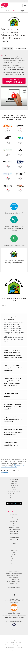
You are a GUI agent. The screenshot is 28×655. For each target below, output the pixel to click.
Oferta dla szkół (14, 561)
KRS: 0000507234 (14, 602)
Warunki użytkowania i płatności (14, 581)
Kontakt (14, 565)
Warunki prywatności (13, 577)
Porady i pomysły (14, 495)
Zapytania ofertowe (14, 563)
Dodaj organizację (14, 517)
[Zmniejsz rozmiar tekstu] (26, 1)
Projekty (14, 559)
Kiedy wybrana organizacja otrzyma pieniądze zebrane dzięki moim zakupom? (13, 419)
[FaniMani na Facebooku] (14, 595)
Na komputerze (8, 48)
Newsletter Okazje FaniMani (14, 493)
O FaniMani (14, 554)
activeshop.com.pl (10, 647)
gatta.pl (20, 642)
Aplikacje (14, 487)
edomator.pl (15, 645)
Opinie (14, 552)
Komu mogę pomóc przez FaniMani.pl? (11, 395)
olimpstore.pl (14, 642)
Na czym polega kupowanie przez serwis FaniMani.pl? (13, 318)
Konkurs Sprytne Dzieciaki (14, 587)
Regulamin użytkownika (14, 569)
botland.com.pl (7, 645)
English (14, 630)
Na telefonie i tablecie (21, 48)
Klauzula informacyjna (14, 579)
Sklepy (14, 489)
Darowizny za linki (14, 529)
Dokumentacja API (14, 539)
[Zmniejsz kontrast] (24, 1)
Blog (14, 523)
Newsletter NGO (14, 521)
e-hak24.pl (19, 647)
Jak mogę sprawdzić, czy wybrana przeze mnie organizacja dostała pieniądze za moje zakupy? (13, 432)
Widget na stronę (14, 531)
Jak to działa (14, 481)
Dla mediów (14, 556)
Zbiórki (14, 525)
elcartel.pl (22, 645)
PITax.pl (19, 617)
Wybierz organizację (14, 483)
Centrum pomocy (14, 485)
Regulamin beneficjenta (14, 571)
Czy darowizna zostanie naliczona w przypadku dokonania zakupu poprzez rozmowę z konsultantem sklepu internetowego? (13, 382)
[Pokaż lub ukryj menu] (24, 5)
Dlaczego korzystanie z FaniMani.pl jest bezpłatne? (11, 444)
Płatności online (14, 527)
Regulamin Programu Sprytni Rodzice (14, 573)
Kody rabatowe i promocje (14, 491)
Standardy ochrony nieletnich (13, 575)
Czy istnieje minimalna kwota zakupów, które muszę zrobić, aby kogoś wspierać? (13, 368)
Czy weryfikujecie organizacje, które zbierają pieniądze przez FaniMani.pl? (12, 406)
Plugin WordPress (14, 533)
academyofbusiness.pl (14, 650)
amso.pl (7, 642)
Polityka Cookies (14, 583)
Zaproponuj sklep (14, 498)
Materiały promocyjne (14, 519)
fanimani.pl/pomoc (6, 472)
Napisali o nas (14, 550)
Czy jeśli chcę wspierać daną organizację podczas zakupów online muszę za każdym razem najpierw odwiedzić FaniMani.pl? (13, 353)
